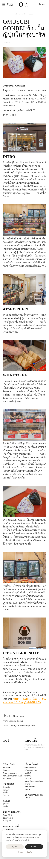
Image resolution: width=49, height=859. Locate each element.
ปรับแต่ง (20, 852)
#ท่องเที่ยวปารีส (38, 745)
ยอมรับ (34, 847)
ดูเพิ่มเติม (28, 852)
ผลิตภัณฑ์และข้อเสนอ (33, 796)
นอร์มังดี (27, 773)
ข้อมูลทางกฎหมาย (10, 773)
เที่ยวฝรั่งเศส (31, 764)
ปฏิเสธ (14, 847)
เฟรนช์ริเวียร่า (29, 787)
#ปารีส (26, 747)
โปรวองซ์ (28, 779)
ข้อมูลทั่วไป (7, 815)
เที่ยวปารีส (8, 784)
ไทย (41, 4)
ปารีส (23, 14)
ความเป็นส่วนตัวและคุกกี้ (12, 776)
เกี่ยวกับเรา (7, 768)
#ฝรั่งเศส (33, 747)
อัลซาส (27, 789)
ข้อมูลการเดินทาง (12, 811)
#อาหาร (39, 747)
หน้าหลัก (17, 14)
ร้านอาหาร (31, 14)
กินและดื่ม (6, 787)
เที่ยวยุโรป (7, 821)
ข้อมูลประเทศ (8, 818)
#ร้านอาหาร (28, 745)
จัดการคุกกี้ (7, 779)
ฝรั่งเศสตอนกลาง (30, 770)
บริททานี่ (27, 776)
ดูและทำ (6, 790)
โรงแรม (6, 795)
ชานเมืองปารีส (30, 768)
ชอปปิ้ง (5, 793)
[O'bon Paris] (23, 4)
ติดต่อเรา (6, 770)
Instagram (9, 830)
